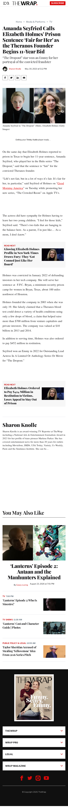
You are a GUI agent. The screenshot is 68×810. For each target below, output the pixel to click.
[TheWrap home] (24, 3)
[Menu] (6, 3)
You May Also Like (23, 512)
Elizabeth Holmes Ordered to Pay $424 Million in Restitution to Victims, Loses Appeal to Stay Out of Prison (22, 395)
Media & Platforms (35, 21)
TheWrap (11, 730)
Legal (9, 754)
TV (50, 21)
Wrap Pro (11, 742)
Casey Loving (22, 585)
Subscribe (57, 3)
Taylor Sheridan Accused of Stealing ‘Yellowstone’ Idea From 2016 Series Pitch (19, 651)
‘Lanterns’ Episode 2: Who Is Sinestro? (20, 602)
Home (19, 21)
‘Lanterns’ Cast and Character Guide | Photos (21, 625)
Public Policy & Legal (14, 643)
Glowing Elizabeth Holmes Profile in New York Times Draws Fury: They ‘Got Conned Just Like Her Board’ (22, 256)
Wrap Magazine (15, 766)
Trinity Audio (32, 140)
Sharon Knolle (15, 69)
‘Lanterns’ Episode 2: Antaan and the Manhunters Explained (34, 571)
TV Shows (8, 619)
